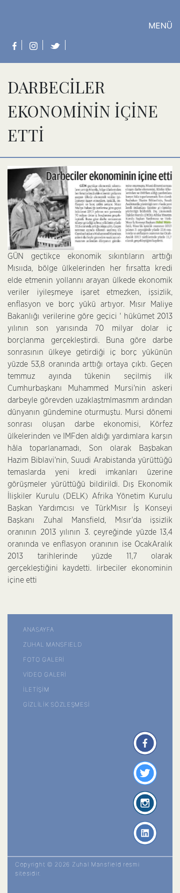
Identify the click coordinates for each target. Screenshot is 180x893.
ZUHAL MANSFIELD (52, 644)
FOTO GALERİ (43, 659)
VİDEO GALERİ (44, 674)
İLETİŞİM (36, 689)
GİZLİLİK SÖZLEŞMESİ (56, 704)
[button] (20, 208)
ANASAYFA (38, 629)
